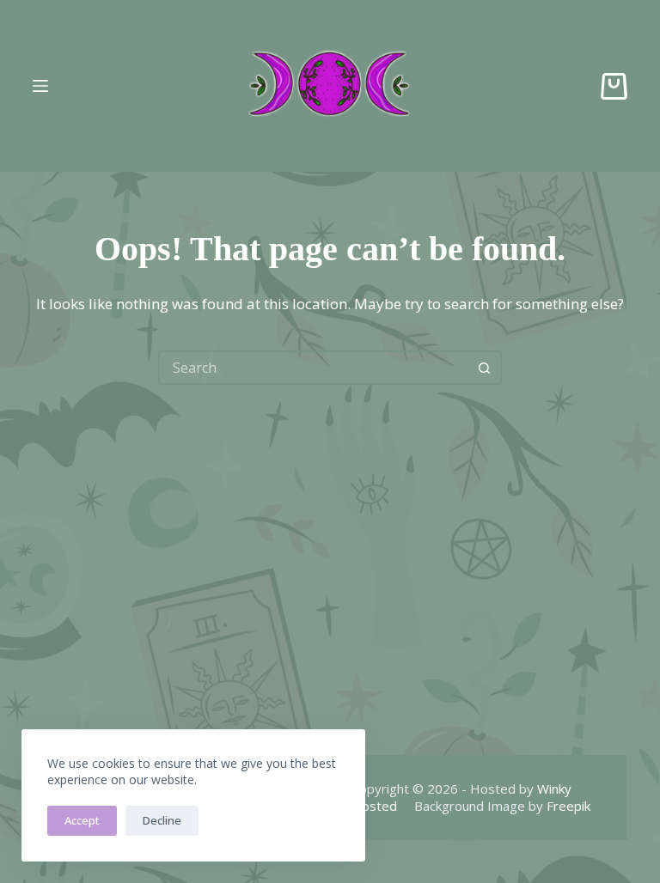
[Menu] (40, 86)
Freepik (568, 805)
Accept (82, 820)
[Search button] (485, 367)
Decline (162, 820)
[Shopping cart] (614, 86)
